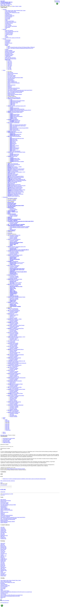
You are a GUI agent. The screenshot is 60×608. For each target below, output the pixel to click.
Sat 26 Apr (9, 60)
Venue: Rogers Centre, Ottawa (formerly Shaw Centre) (15, 10)
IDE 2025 (2, 556)
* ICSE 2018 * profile (7, 439)
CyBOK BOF (7, 56)
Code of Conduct (8, 25)
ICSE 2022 (7, 425)
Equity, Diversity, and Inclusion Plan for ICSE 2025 (10, 596)
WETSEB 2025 (3, 574)
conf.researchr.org (6, 493)
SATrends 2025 (3, 567)
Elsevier (6, 36)
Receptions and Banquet (9, 52)
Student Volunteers (11, 95)
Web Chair (12, 316)
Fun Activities (7, 17)
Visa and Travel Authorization (10, 21)
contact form (2, 491)
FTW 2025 (2, 550)
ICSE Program (8, 39)
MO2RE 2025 (3, 560)
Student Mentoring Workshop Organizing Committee (19, 226)
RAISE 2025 (2, 565)
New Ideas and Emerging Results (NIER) (15, 77)
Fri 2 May (9, 67)
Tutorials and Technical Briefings (14, 88)
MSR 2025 (2, 536)
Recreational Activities (9, 54)
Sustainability (7, 27)
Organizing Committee (12, 200)
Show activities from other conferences (7, 480)
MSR (11, 137)
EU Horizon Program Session (10, 58)
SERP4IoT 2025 (3, 570)
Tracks (4, 70)
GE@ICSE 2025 (3, 553)
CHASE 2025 (3, 529)
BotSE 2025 (2, 545)
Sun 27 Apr (10, 61)
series (6, 435)
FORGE (11, 113)
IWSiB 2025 (2, 557)
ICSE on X (6, 602)
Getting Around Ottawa (9, 20)
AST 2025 (2, 527)
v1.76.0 (11, 493)
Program (4, 38)
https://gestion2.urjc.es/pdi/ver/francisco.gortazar (16, 468)
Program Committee (13, 209)
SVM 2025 (2, 573)
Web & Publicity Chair (14, 392)
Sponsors (4, 29)
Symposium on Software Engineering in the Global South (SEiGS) (20, 90)
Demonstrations (10, 79)
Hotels (6, 19)
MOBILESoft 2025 (4, 535)
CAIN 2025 (2, 528)
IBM (6, 35)
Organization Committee (14, 252)
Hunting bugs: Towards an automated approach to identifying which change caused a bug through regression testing (24, 478)
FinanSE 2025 (3, 549)
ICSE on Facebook (5, 600)
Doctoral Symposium (11, 84)
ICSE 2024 (7, 423)
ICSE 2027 (7, 420)
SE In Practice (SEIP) (12, 75)
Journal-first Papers (11, 78)
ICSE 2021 (7, 426)
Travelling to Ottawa (9, 23)
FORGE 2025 (3, 531)
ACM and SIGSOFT (9, 32)
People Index (10, 232)
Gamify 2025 (2, 551)
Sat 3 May (9, 68)
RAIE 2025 (2, 564)
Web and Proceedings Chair (15, 352)
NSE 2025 (2, 562)
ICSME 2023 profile (6, 442)
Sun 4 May (10, 69)
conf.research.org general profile (9, 438)
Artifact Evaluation (11, 80)
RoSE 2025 (2, 566)
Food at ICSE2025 (8, 16)
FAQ (6, 28)
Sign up (4, 433)
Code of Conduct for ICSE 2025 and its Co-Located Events (11, 594)
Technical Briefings (8, 50)
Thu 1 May (10, 66)
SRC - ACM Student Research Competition (16, 91)
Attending (5, 9)
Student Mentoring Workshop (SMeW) (15, 94)
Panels (9, 46)
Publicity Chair (12, 315)
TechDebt (11, 157)
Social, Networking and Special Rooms (15, 92)
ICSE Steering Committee (12, 198)
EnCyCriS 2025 (3, 548)
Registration (7, 13)
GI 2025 (2, 554)
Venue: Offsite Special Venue (10, 11)
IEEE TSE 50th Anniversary (10, 57)
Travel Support (8, 24)
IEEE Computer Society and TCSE (11, 31)
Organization (5, 197)
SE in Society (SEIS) (11, 76)
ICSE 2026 (7, 421)
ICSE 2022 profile (6, 441)
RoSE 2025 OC (13, 381)
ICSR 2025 (2, 534)
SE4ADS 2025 (3, 569)
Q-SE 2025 (2, 563)
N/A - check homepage (14, 309)
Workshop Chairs (13, 351)
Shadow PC (10, 85)
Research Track (10, 74)
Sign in (4, 432)
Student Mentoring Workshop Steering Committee (19, 227)
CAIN (11, 99)
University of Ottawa (9, 33)
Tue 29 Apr (10, 63)
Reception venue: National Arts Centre (12, 12)
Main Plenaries (10, 72)
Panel (11, 228)
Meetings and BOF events (10, 51)
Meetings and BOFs (11, 93)
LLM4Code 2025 (3, 558)
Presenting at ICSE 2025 (9, 15)
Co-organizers (12, 342)
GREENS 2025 (3, 555)
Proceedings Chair (13, 338)
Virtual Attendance (8, 14)
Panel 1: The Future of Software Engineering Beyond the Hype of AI (20, 48)
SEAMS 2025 (3, 537)
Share (1, 482)
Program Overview (8, 42)
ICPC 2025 (2, 533)
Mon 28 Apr (10, 62)
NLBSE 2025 (3, 561)
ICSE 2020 (7, 428)
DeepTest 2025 (3, 546)
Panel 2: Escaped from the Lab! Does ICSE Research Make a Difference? (21, 47)
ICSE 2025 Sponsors (9, 30)
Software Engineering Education (14, 82)
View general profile (3, 484)
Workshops (2, 514)
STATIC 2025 (3, 572)
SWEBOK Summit (8, 55)
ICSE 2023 (7, 424)
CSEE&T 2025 (3, 530)
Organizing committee (14, 344)
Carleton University (8, 34)
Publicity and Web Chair (14, 339)
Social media (7, 18)
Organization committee (14, 277)
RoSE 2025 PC (13, 382)
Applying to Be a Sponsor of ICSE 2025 (12, 37)
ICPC (11, 123)
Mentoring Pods (13, 229)
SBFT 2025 (2, 568)
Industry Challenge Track (12, 81)
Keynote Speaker (13, 330)
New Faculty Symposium (12, 89)
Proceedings (7, 41)
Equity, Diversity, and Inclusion (11, 26)
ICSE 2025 (2, 435)
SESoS (1, 571)
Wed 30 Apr (10, 64)
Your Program (7, 40)
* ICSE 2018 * (8, 430)
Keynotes (7, 44)
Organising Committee (14, 368)
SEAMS (11, 153)
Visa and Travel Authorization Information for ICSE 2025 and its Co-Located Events (16, 591)
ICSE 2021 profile (6, 440)
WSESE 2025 (3, 575)
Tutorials (6, 49)
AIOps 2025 (2, 543)
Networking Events (8, 53)
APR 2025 (2, 544)
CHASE (11, 106)
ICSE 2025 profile (4, 436)
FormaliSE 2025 (3, 532)
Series (6, 419)
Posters (9, 83)
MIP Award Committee (14, 299)
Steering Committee (13, 238)
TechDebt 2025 (3, 538)
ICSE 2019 (7, 429)
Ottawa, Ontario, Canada (16, 6)
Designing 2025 (3, 547)
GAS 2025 (2, 552)
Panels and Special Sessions (13, 73)
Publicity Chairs (13, 399)
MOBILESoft (12, 133)
